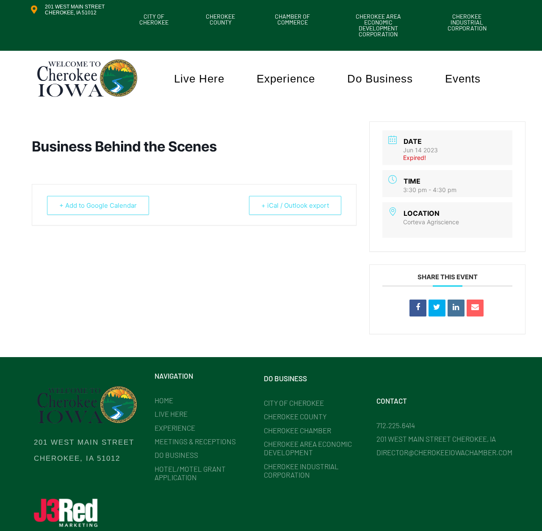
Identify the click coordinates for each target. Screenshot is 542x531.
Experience (286, 78)
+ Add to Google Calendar (98, 205)
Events (463, 78)
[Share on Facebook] (417, 308)
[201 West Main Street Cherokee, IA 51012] (34, 10)
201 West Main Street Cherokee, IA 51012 (75, 10)
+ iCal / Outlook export (295, 205)
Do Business (380, 78)
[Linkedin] (456, 308)
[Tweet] (437, 308)
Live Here (199, 78)
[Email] (475, 308)
